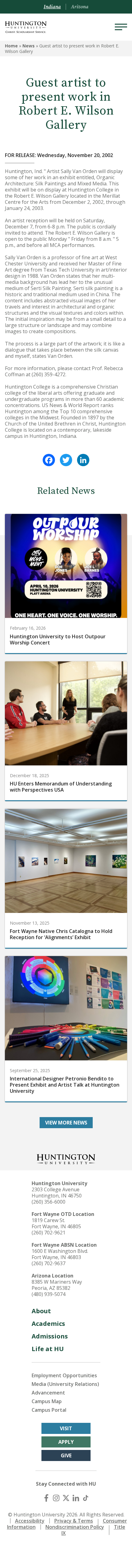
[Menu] (121, 27)
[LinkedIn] (83, 460)
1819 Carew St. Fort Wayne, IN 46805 (56, 1223)
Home (11, 46)
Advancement (48, 1392)
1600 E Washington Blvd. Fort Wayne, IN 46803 (60, 1254)
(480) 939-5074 (48, 1294)
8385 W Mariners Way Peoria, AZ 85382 (57, 1284)
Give (66, 1455)
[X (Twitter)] (66, 1498)
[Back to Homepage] (66, 1158)
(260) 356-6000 (48, 1201)
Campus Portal (49, 1410)
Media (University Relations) (65, 1384)
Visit (66, 1428)
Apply (66, 1442)
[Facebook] (49, 460)
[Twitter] (66, 460)
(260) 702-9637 (48, 1263)
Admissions (50, 1336)
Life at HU (48, 1349)
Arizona (79, 7)
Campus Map (47, 1401)
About (41, 1311)
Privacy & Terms (73, 1520)
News (28, 46)
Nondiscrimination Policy (74, 1527)
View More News (66, 1122)
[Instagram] (56, 1498)
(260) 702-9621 (48, 1232)
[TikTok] (85, 1498)
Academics (48, 1323)
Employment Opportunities (64, 1375)
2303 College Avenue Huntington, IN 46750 (57, 1192)
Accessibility (30, 1520)
